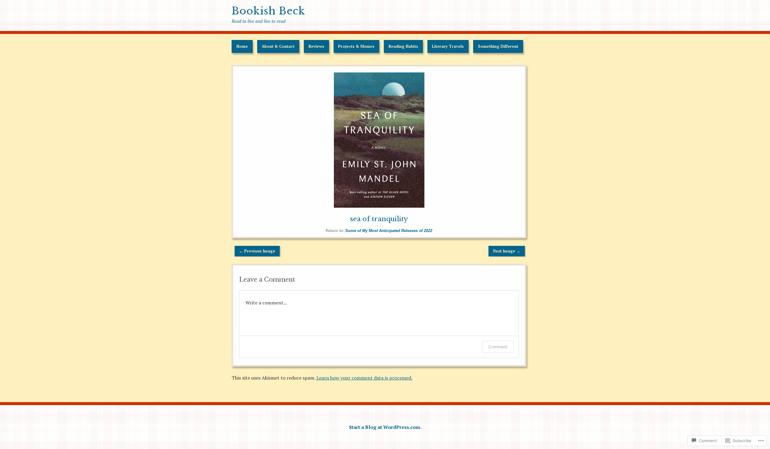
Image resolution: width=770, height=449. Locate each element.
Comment (497, 346)
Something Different (498, 46)
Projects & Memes (356, 46)
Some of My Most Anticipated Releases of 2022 (388, 230)
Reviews (316, 46)
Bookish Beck (268, 11)
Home (242, 46)
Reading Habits (403, 46)
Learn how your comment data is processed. (364, 377)
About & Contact (278, 46)
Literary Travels (448, 46)
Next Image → (506, 251)
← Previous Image (257, 251)
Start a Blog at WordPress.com (384, 427)
